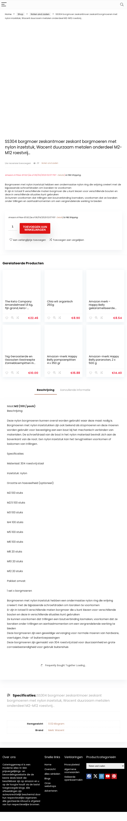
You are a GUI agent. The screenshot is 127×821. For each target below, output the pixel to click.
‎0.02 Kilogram (56, 723)
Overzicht (50, 769)
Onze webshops (50, 785)
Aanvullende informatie (75, 390)
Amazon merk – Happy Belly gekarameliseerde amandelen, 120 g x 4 (103, 306)
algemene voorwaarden (72, 771)
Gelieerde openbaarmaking (74, 778)
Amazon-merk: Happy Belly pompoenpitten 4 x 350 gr (62, 359)
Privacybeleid (72, 764)
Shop (20, 14)
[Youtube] (107, 776)
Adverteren (50, 790)
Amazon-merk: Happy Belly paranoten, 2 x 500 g (104, 359)
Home (8, 14)
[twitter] (95, 776)
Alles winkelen (52, 774)
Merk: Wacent (56, 730)
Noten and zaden (40, 14)
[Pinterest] (114, 776)
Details (61, 175)
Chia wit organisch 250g (60, 303)
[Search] (122, 4)
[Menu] (4, 4)
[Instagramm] (101, 776)
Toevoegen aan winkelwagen (35, 228)
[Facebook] (89, 776)
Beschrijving (45, 390)
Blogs (47, 778)
